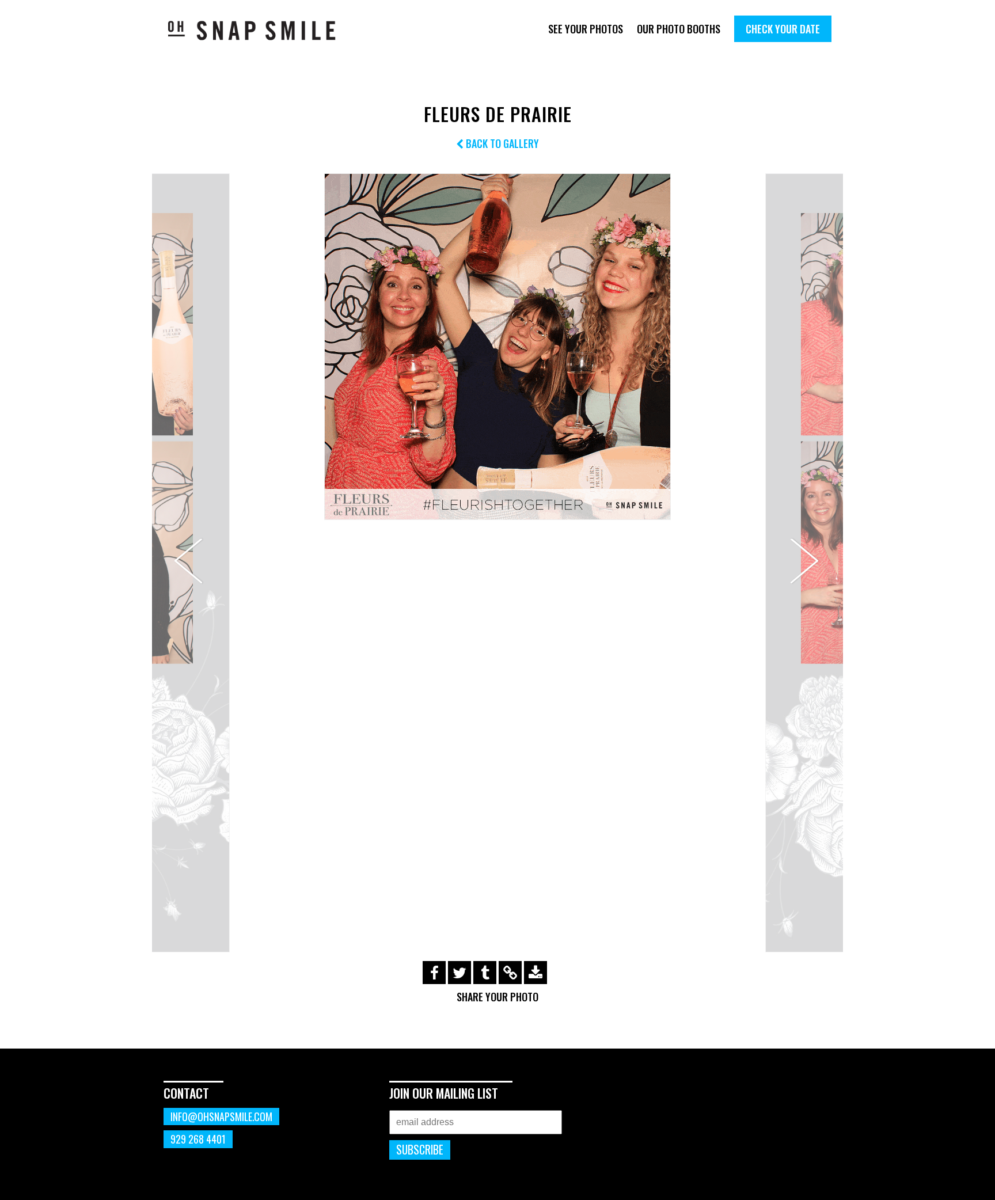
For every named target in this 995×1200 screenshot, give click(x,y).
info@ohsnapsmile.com (221, 1116)
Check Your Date (783, 28)
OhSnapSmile (260, 30)
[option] (497, 346)
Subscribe (419, 1149)
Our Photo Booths (678, 28)
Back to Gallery (501, 143)
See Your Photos (585, 28)
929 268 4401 (198, 1138)
